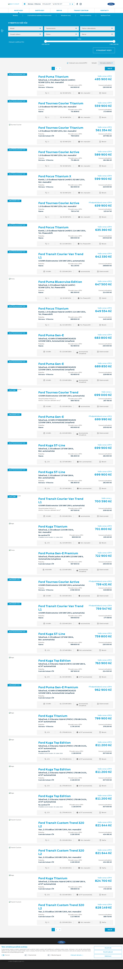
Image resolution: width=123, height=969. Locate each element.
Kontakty (105, 10)
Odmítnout (108, 956)
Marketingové (56, 955)
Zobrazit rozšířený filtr (16, 42)
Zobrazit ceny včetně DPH (78, 63)
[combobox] (25, 28)
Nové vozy (18, 10)
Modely (15, 15)
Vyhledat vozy (104, 50)
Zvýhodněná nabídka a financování (39, 15)
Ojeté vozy (39, 10)
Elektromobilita (85, 15)
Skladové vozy (66, 15)
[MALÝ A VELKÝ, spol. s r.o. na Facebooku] (78, 4)
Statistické (32, 955)
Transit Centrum (81, 10)
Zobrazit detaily (76, 955)
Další (110, 69)
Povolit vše (108, 948)
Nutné (7, 955)
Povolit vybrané (108, 952)
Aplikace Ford (105, 15)
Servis (59, 10)
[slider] (45, 41)
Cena (79, 39)
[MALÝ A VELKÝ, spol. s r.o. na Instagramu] (81, 4)
